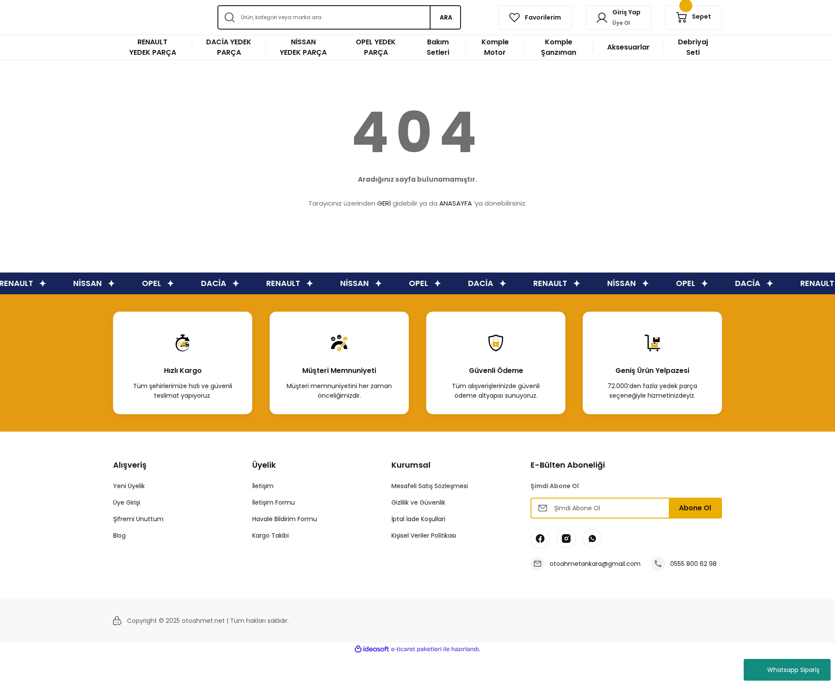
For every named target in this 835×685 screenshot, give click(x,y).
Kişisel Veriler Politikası (423, 535)
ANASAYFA (455, 203)
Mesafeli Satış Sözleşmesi (429, 486)
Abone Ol (695, 508)
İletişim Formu (273, 502)
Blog (119, 535)
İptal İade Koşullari (418, 519)
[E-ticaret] (416, 649)
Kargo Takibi (270, 535)
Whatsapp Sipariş (793, 669)
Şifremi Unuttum (138, 519)
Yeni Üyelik (129, 486)
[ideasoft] (371, 649)
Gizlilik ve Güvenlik (418, 502)
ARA (446, 17)
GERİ (384, 203)
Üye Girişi (126, 502)
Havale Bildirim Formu (284, 519)
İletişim (263, 486)
